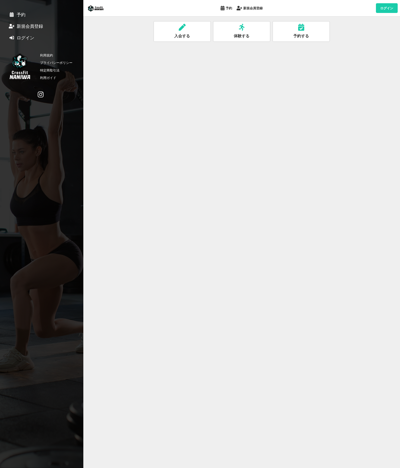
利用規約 (46, 55)
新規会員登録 (253, 8)
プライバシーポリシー (56, 63)
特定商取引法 (49, 70)
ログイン (386, 8)
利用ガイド (48, 78)
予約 (229, 8)
